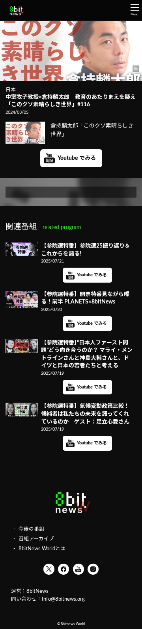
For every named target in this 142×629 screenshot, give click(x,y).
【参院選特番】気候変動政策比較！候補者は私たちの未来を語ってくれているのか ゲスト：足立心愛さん (85, 413)
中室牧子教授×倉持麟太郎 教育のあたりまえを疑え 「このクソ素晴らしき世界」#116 (71, 101)
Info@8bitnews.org (63, 599)
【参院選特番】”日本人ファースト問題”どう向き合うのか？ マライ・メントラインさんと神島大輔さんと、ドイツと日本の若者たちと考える (87, 354)
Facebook (63, 569)
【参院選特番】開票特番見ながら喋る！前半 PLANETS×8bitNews (85, 298)
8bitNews (37, 591)
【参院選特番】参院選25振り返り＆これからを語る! (85, 250)
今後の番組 (31, 529)
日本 (11, 89)
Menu (134, 14)
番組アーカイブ (36, 538)
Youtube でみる (77, 158)
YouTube (78, 569)
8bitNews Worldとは (42, 548)
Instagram (93, 569)
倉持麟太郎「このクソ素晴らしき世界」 (91, 130)
